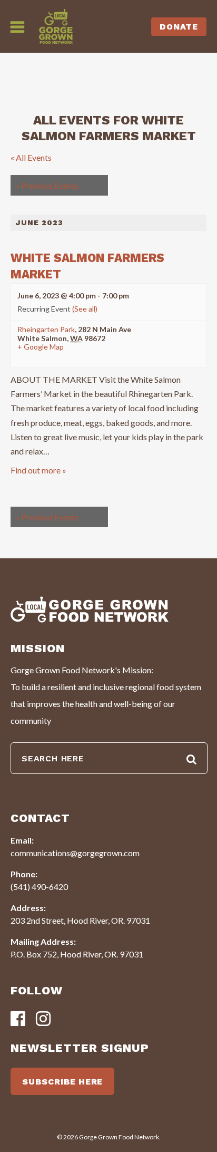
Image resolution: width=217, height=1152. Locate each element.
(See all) (84, 308)
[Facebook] (18, 1019)
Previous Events (47, 185)
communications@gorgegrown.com (75, 853)
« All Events (31, 157)
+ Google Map (40, 347)
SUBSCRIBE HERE (62, 1082)
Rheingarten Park (46, 329)
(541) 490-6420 (39, 887)
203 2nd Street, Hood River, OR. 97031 (80, 920)
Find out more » (38, 470)
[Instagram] (43, 1019)
